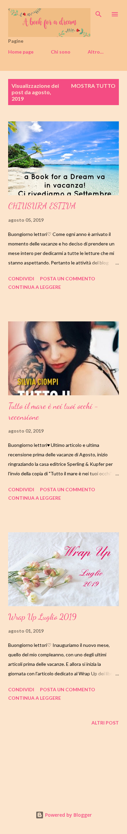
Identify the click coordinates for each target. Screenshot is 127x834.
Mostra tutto (93, 85)
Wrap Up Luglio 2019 (42, 617)
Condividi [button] (21, 278)
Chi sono (60, 52)
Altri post (105, 723)
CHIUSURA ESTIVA (42, 206)
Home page (21, 52)
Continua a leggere (34, 287)
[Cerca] (98, 12)
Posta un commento (67, 278)
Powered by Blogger (68, 815)
